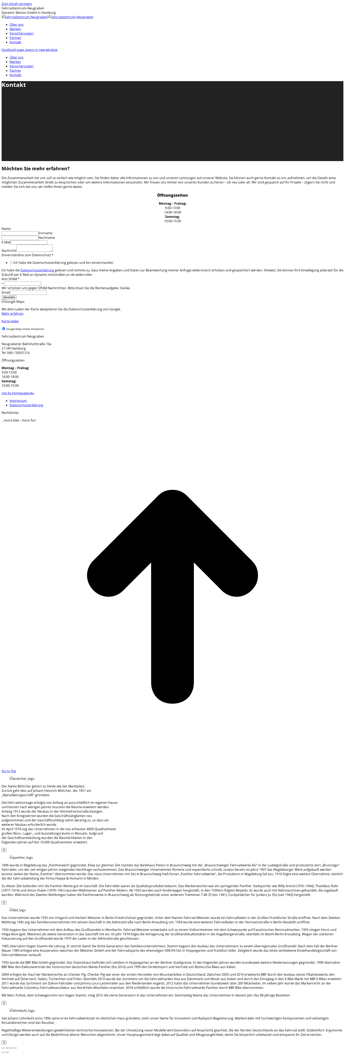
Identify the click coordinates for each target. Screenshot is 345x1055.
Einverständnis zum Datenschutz (28, 255)
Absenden (9, 297)
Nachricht (9, 250)
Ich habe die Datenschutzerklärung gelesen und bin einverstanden (63, 262)
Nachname (47, 237)
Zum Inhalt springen (17, 4)
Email (6, 292)
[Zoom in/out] (15, 1048)
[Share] (7, 1048)
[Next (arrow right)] (7, 1052)
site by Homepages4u (18, 393)
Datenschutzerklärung (37, 270)
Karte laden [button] (10, 321)
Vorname (46, 233)
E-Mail (6, 242)
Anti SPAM (11, 279)
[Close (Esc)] (3, 1048)
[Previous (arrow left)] (3, 1052)
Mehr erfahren (13, 313)
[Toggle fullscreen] (11, 1048)
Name (6, 228)
